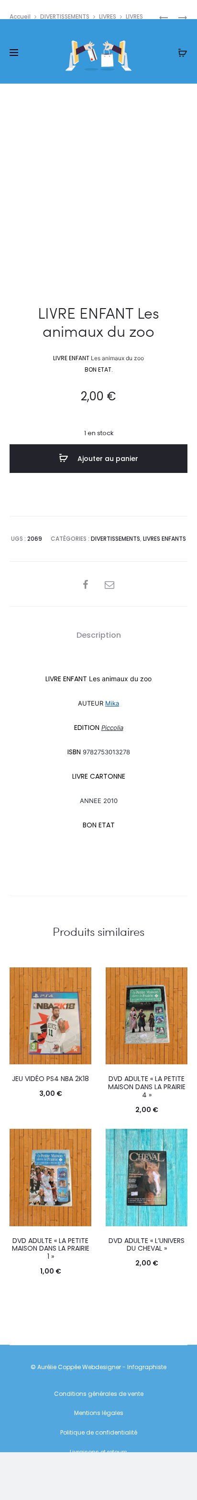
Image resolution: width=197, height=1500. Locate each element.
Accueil (20, 16)
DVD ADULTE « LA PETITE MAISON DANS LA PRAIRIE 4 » (147, 1087)
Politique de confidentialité (98, 1432)
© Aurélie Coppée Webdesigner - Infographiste (98, 1367)
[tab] (99, 635)
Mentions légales (98, 1413)
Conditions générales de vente (98, 1394)
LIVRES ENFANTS (164, 539)
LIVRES (107, 16)
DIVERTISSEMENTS (64, 16)
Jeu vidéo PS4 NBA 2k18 (50, 1078)
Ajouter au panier (107, 458)
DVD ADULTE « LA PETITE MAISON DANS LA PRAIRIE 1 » (50, 1249)
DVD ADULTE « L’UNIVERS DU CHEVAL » (147, 1245)
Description (99, 635)
